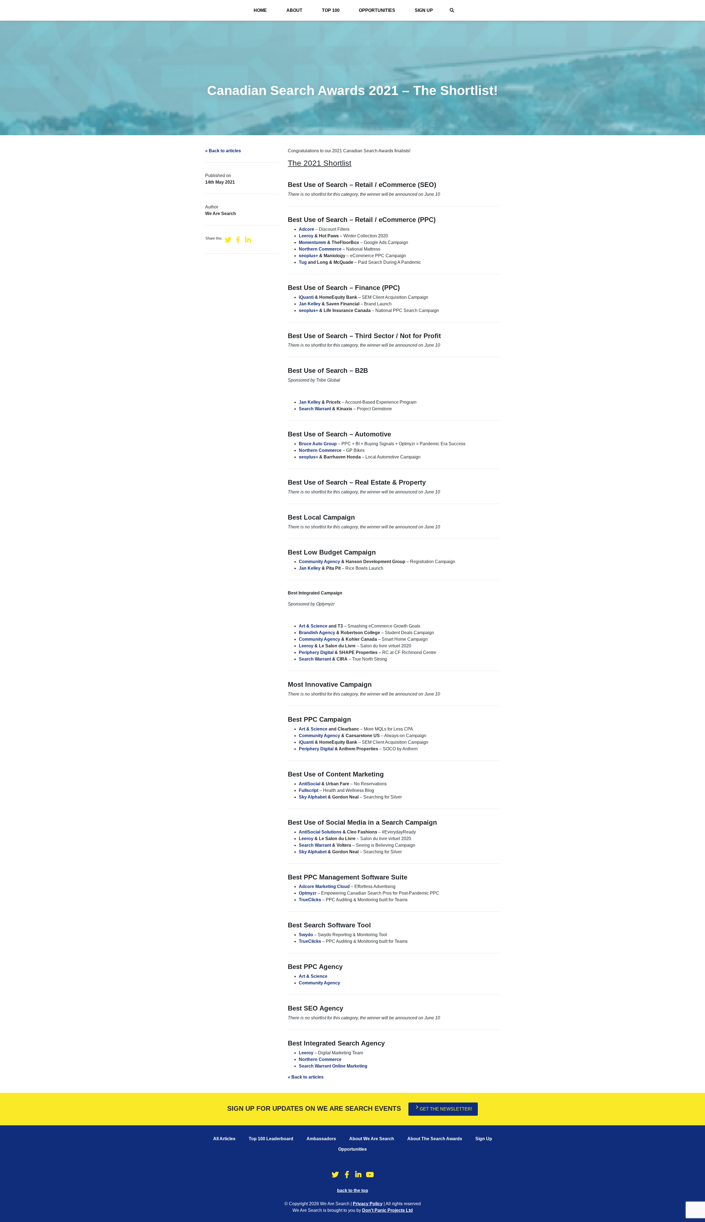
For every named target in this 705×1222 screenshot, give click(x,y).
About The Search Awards (434, 1138)
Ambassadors (321, 1138)
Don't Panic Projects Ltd (387, 1210)
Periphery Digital (316, 652)
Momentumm (312, 242)
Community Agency (319, 561)
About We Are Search (371, 1138)
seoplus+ (308, 255)
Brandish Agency (317, 632)
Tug (303, 262)
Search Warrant (315, 408)
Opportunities (377, 10)
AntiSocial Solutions (320, 832)
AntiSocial (309, 783)
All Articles (224, 1138)
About (294, 10)
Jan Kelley (310, 304)
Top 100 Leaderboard (271, 1138)
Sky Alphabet (313, 797)
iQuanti (306, 297)
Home (260, 10)
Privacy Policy (368, 1203)
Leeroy (306, 235)
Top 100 (331, 10)
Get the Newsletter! (446, 1109)
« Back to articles (223, 150)
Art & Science (313, 626)
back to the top (352, 1190)
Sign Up (424, 10)
